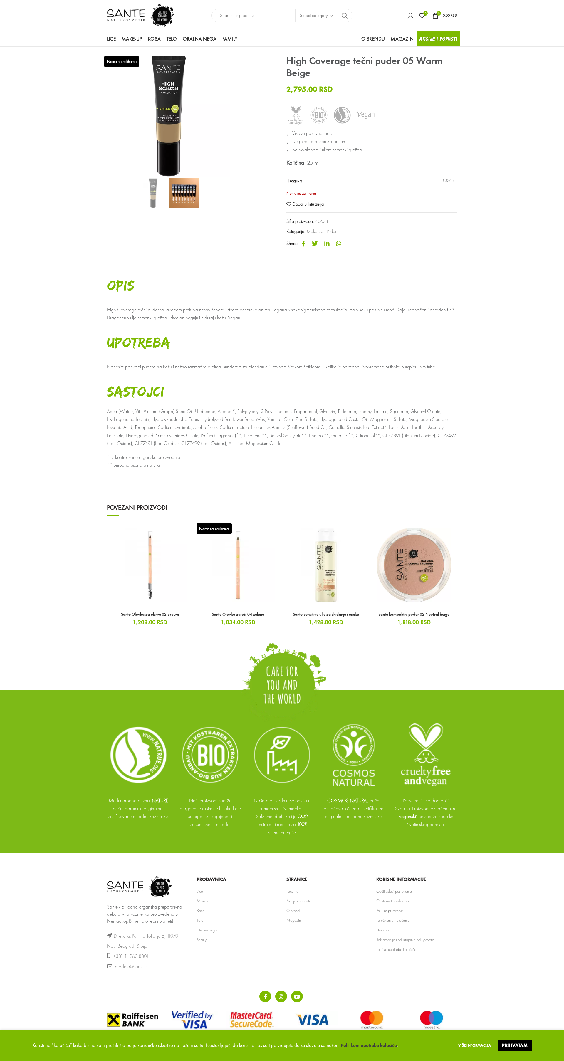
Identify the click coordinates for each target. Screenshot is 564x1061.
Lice (200, 891)
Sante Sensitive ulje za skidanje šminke (326, 614)
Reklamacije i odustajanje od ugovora (405, 939)
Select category (314, 15)
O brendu (293, 910)
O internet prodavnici (392, 901)
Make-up (315, 231)
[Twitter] (315, 243)
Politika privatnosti (390, 910)
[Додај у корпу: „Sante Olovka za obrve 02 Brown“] (189, 531)
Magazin (293, 920)
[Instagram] (281, 996)
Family (202, 939)
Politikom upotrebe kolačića (369, 1045)
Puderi (332, 231)
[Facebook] (303, 243)
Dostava (382, 930)
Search (344, 15)
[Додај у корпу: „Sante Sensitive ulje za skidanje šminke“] (364, 531)
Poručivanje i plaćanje (393, 920)
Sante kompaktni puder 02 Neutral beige (413, 614)
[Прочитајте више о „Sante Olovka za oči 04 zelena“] (276, 531)
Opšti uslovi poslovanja (394, 891)
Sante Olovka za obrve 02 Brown (150, 614)
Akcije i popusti (298, 901)
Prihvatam (515, 1045)
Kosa (200, 910)
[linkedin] (327, 243)
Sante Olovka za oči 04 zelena (238, 614)
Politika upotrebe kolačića (396, 949)
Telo (200, 920)
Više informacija (474, 1045)
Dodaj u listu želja (308, 204)
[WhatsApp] (338, 243)
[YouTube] (297, 996)
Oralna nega (207, 930)
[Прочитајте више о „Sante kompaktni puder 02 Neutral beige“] (452, 531)
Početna (292, 891)
